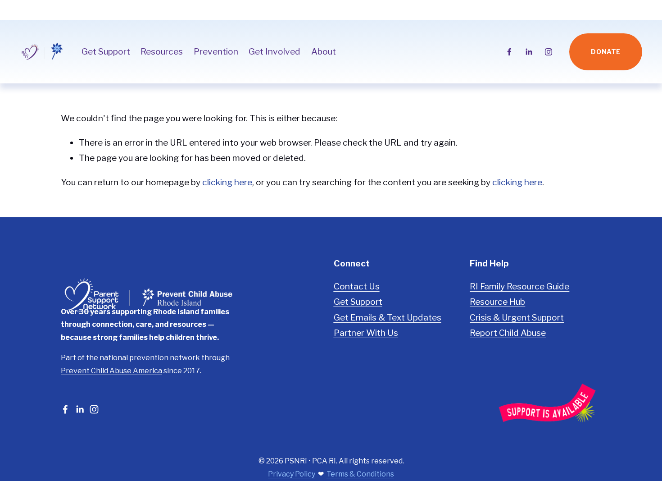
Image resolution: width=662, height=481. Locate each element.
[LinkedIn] (528, 51)
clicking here (227, 182)
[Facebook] (509, 51)
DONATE (605, 52)
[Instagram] (548, 51)
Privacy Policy (291, 474)
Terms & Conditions (360, 474)
